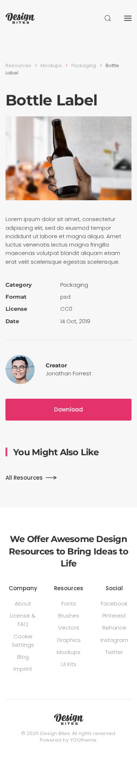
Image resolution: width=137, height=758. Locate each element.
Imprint (23, 669)
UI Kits (68, 664)
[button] (107, 18)
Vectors (68, 627)
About (23, 603)
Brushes (68, 615)
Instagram (114, 640)
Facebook (114, 603)
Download (68, 409)
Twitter (114, 652)
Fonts (68, 603)
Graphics (69, 640)
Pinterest (114, 615)
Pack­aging (74, 285)
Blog (23, 657)
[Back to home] (20, 18)
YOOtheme (83, 739)
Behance (114, 627)
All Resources (24, 478)
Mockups (68, 652)
